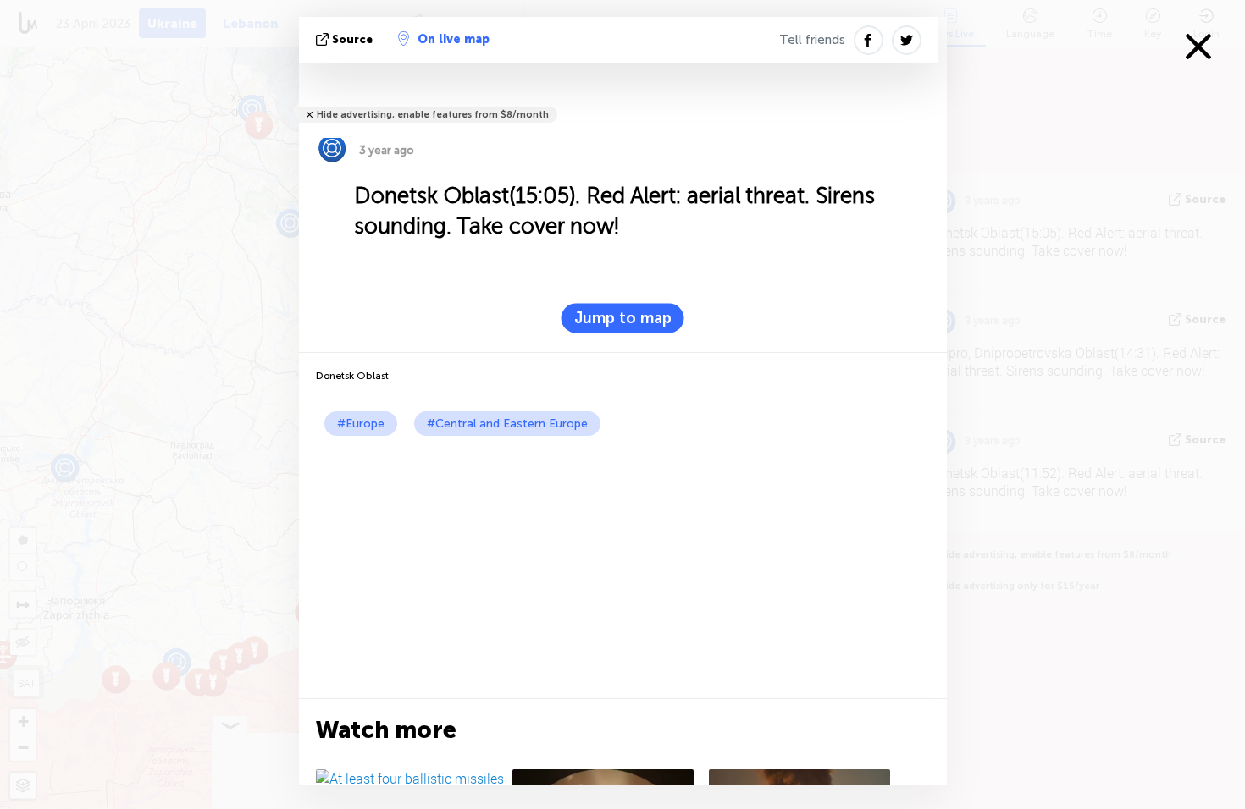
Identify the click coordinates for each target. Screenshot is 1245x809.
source (352, 39)
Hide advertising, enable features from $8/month (433, 114)
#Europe (361, 423)
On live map (454, 39)
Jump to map (623, 318)
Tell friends (812, 39)
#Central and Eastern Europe (507, 423)
